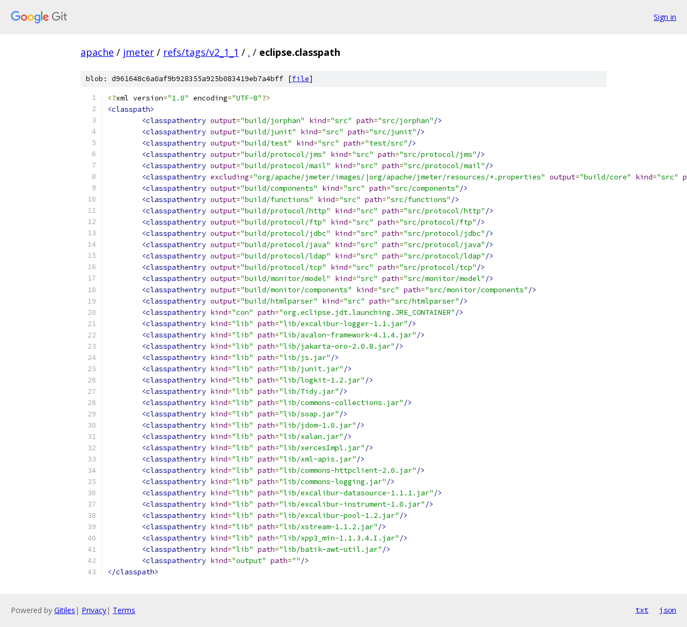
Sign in (665, 17)
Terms (124, 610)
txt (641, 610)
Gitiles (64, 610)
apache (97, 52)
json (667, 610)
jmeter (138, 52)
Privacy (94, 610)
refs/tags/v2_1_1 (201, 52)
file (300, 78)
